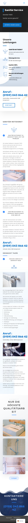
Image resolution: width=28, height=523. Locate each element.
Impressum (9, 517)
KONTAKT (13, 519)
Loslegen (14, 478)
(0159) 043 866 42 (14, 508)
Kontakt (8, 105)
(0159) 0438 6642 (12, 25)
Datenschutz (17, 517)
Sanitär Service (14, 10)
